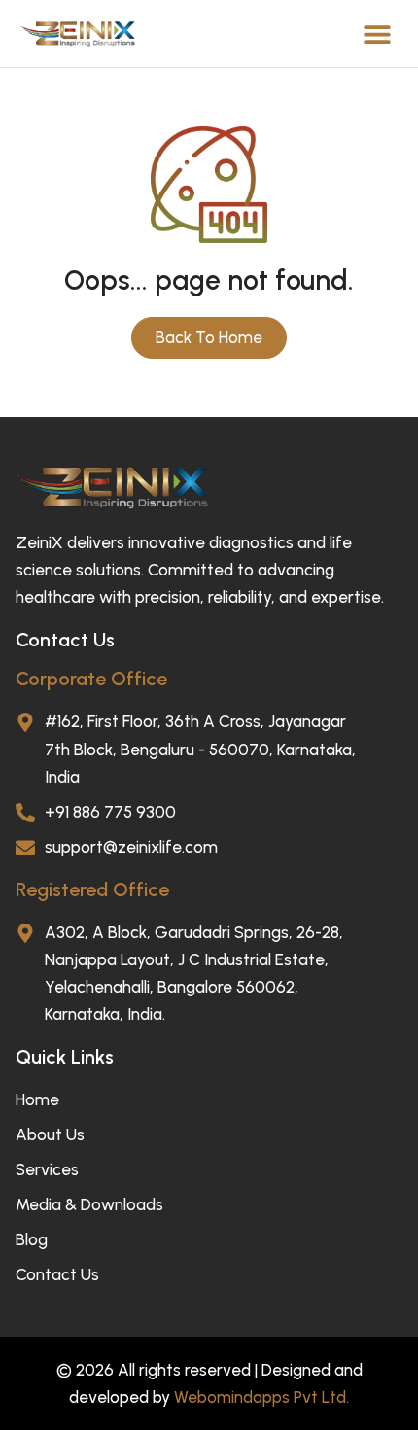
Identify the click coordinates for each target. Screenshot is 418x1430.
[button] (377, 33)
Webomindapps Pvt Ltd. (261, 1397)
